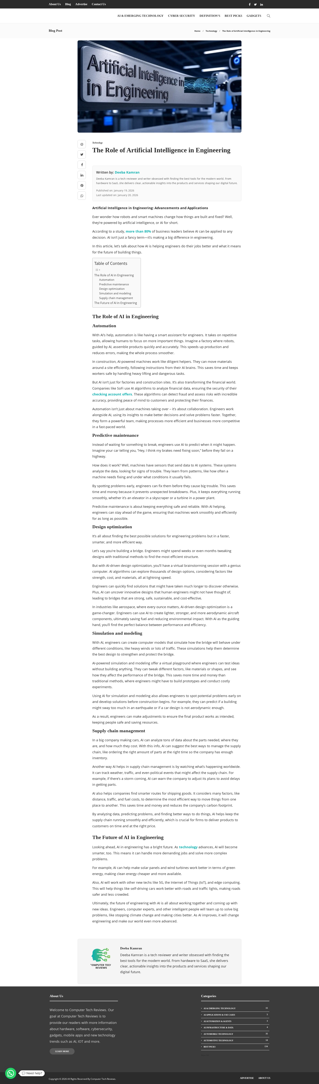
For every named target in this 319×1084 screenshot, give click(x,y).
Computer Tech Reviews (103, 1078)
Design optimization (112, 289)
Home (197, 31)
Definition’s (210, 15)
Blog (68, 4)
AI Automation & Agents (236, 1021)
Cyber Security (181, 15)
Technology (211, 31)
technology (188, 847)
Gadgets (254, 15)
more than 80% (138, 231)
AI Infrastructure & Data (236, 1027)
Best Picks (233, 15)
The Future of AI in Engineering (115, 303)
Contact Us (99, 4)
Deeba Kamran (127, 172)
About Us (55, 4)
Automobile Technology (236, 1034)
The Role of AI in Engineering (114, 275)
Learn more (62, 1051)
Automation (106, 279)
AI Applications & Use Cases (236, 1014)
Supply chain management (116, 298)
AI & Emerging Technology (140, 15)
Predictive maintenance (114, 284)
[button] (10, 1073)
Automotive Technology (236, 1040)
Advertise (81, 4)
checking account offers (112, 394)
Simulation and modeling (115, 293)
